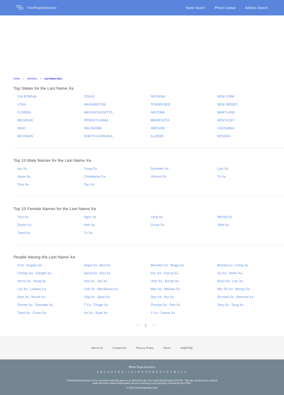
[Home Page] (21, 8)
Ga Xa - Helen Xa (229, 273)
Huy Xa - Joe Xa (95, 281)
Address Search (256, 7)
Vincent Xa (158, 176)
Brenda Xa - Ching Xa (232, 265)
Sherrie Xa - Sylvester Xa (35, 304)
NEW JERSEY (227, 104)
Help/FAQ (186, 347)
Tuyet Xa (23, 232)
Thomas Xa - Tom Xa (165, 304)
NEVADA (223, 136)
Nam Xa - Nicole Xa (31, 297)
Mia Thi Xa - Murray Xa (233, 289)
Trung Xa (90, 168)
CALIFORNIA (27, 96)
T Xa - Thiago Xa (96, 304)
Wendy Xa (224, 217)
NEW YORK (226, 96)
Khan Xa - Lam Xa (230, 281)
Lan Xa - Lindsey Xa (31, 289)
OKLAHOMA (93, 128)
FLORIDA (24, 112)
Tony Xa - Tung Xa (230, 304)
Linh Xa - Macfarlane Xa (101, 289)
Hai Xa (22, 168)
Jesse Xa (24, 176)
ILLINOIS (157, 136)
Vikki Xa (223, 224)
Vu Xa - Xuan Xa (95, 312)
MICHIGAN (25, 136)
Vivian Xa (157, 224)
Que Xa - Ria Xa (162, 297)
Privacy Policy (145, 347)
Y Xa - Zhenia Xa (163, 312)
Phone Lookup (225, 7)
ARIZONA (158, 112)
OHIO (21, 128)
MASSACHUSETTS (98, 112)
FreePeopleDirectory (42, 7)
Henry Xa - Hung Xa (31, 281)
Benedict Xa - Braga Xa (167, 265)
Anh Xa (89, 224)
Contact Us (120, 347)
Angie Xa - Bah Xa (97, 265)
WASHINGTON (95, 104)
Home (17, 78)
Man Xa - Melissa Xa (165, 289)
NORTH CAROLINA (98, 136)
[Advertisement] (142, 44)
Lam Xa (222, 168)
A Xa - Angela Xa (29, 265)
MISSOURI (25, 120)
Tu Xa (88, 232)
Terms (167, 347)
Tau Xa (89, 184)
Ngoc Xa (90, 217)
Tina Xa (22, 217)
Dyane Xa (24, 224)
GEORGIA (158, 96)
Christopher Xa (94, 176)
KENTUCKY (226, 120)
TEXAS (89, 96)
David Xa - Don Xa (97, 273)
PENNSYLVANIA (96, 120)
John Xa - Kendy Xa (165, 281)
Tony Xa (23, 184)
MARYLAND (226, 112)
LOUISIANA (225, 128)
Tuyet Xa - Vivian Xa (31, 312)
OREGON (158, 128)
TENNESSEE (160, 104)
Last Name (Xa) (53, 78)
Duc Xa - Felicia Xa (164, 273)
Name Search (195, 7)
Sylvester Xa (159, 168)
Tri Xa (221, 176)
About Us (97, 347)
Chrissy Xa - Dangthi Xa (34, 273)
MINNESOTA (160, 120)
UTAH (21, 104)
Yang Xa (157, 217)
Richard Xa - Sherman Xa (235, 297)
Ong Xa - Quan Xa (97, 297)
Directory (32, 78)
